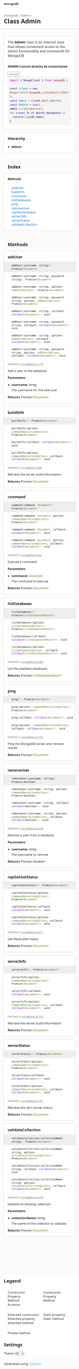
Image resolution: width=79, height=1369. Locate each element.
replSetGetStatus (24, 212)
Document (30, 268)
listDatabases (21, 200)
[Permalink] (26, 257)
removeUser (21, 208)
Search (56, 4)
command (19, 196)
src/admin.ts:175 (32, 364)
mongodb (11, 4)
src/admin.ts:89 (32, 467)
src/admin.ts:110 (32, 1016)
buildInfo (18, 192)
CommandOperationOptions (29, 431)
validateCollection (24, 225)
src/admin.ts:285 (32, 662)
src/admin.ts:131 (32, 1101)
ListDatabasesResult (38, 615)
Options (63, 4)
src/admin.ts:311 (32, 932)
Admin (25, 15)
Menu (71, 4)
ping (15, 204)
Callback (18, 314)
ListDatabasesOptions (27, 625)
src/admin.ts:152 (32, 737)
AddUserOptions (22, 290)
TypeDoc (35, 1364)
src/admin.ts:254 (32, 1197)
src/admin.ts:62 (32, 555)
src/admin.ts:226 (32, 828)
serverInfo (19, 216)
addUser (18, 188)
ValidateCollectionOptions (31, 1155)
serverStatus (21, 221)
